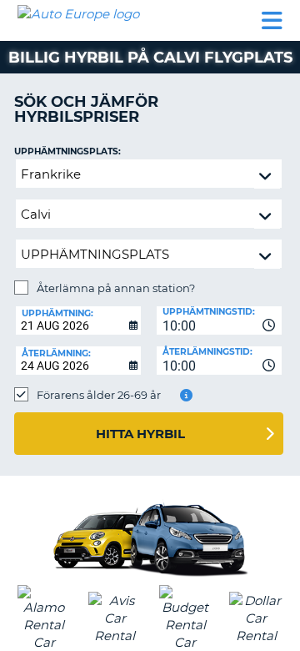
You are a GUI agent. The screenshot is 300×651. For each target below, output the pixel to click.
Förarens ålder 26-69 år (99, 394)
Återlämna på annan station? (116, 288)
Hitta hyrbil (140, 434)
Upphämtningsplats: (67, 151)
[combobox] (219, 320)
